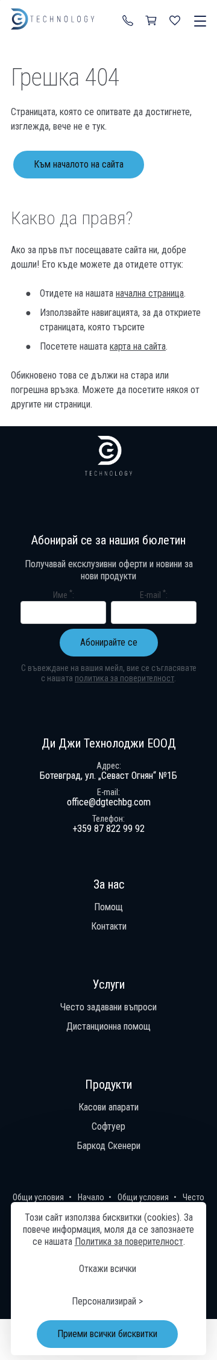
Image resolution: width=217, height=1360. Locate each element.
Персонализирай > (107, 1301)
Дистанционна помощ (108, 1026)
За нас (108, 884)
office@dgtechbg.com (109, 802)
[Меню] (197, 22)
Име (62, 594)
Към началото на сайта (79, 164)
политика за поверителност (124, 678)
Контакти (109, 926)
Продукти (108, 1084)
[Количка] (151, 19)
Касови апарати (108, 1107)
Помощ (108, 907)
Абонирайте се (108, 642)
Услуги (109, 984)
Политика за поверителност (129, 1241)
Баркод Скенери (108, 1145)
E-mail (153, 594)
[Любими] (176, 19)
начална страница (150, 293)
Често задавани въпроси (108, 1007)
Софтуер (108, 1126)
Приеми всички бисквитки (107, 1334)
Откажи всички (107, 1268)
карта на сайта (138, 346)
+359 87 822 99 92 (127, 19)
